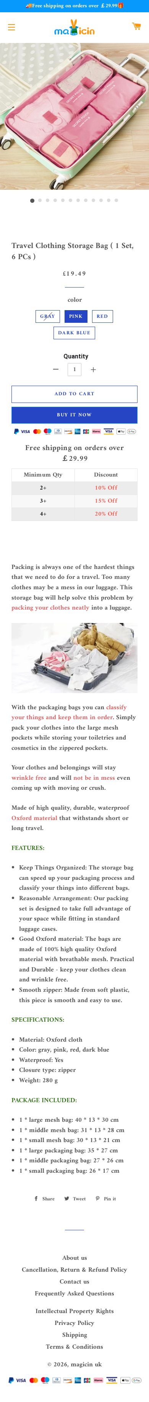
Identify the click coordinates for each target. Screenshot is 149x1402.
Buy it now (74, 415)
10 (101, 201)
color (75, 300)
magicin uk (86, 1365)
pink (76, 316)
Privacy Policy (74, 1323)
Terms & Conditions (74, 1347)
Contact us (74, 1282)
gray (47, 316)
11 (109, 201)
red (103, 316)
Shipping (74, 1335)
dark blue (74, 333)
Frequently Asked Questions (74, 1294)
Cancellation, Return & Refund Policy (74, 1270)
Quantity (75, 356)
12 (116, 201)
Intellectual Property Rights (75, 1311)
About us (74, 1258)
